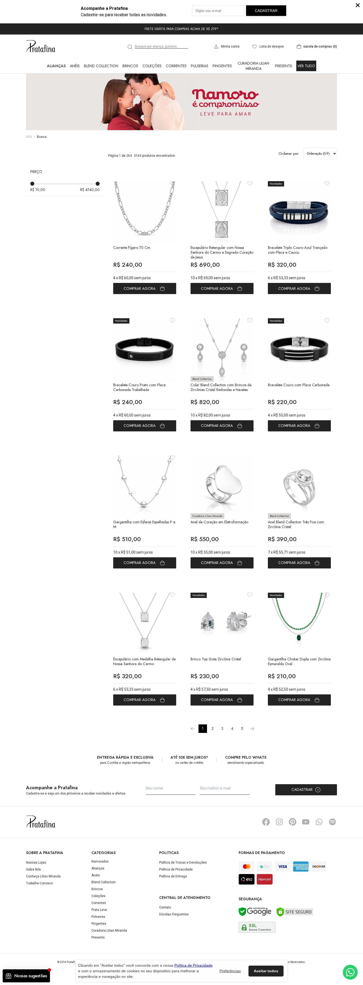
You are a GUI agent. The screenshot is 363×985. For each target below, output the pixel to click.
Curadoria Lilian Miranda (253, 66)
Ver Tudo (306, 66)
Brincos (130, 66)
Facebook (266, 821)
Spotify (332, 821)
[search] (130, 47)
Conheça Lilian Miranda (43, 876)
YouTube (305, 821)
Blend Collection (101, 66)
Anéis (75, 66)
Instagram (279, 821)
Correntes (176, 66)
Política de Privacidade (176, 869)
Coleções (152, 66)
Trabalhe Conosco (39, 883)
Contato (165, 907)
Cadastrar (302, 789)
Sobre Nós (33, 869)
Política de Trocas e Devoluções (183, 862)
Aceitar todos (266, 971)
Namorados (100, 861)
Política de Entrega (173, 876)
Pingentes (222, 66)
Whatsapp (319, 821)
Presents (283, 66)
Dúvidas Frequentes (174, 914)
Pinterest (292, 821)
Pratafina (40, 46)
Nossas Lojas (36, 862)
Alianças (56, 66)
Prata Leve (99, 910)
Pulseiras (199, 66)
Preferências (230, 971)
